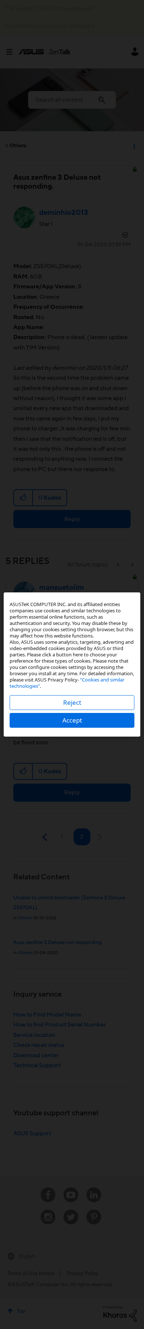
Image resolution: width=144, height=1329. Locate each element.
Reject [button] (72, 702)
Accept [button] (72, 720)
